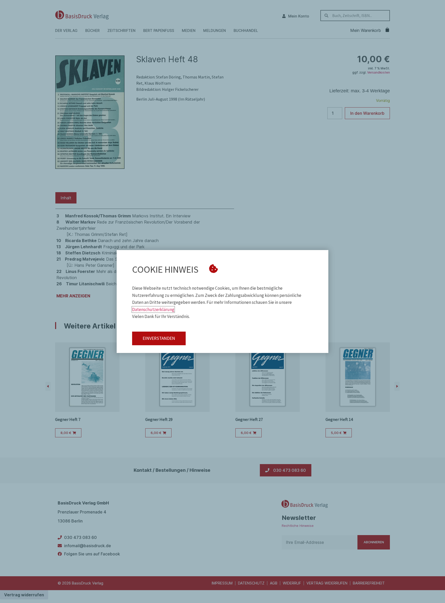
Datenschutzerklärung (153, 309)
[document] (222, 301)
